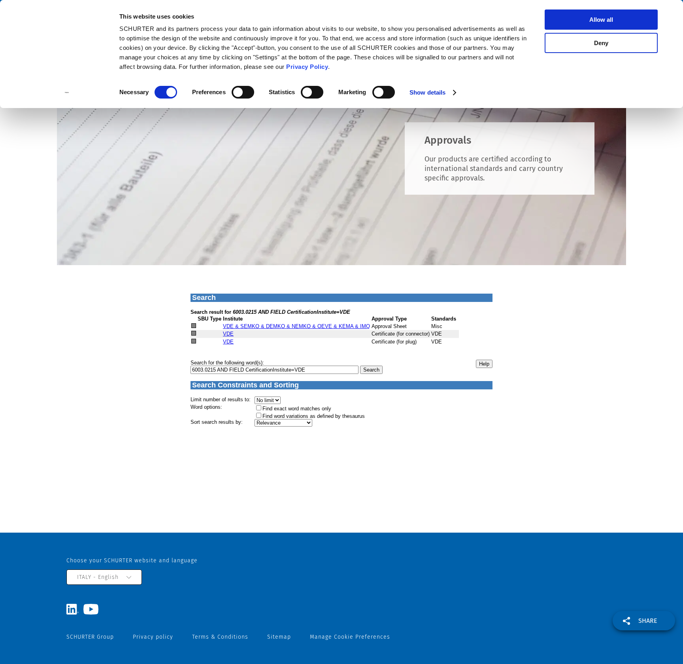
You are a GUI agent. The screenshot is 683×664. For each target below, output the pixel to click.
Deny (601, 43)
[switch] (243, 92)
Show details (427, 92)
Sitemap (279, 637)
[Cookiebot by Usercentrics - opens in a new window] (67, 93)
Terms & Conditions (220, 637)
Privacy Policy (307, 66)
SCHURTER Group (90, 637)
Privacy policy (153, 637)
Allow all (601, 19)
